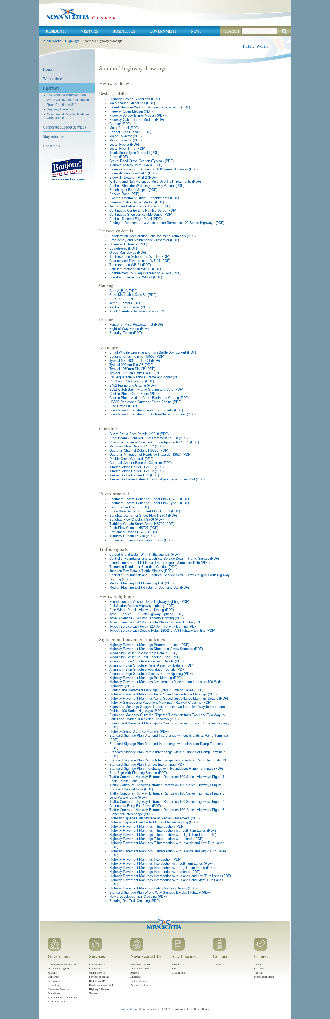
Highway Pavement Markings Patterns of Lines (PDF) (149, 645)
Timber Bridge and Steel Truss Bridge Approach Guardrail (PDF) (157, 479)
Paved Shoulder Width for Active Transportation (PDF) (149, 107)
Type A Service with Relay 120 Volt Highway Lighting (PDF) (153, 626)
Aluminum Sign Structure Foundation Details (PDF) (147, 669)
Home (48, 69)
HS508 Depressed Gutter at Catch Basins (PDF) (145, 402)
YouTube (258, 972)
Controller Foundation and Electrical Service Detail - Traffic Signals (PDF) (164, 558)
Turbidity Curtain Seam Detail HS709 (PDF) (141, 524)
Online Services (97, 972)
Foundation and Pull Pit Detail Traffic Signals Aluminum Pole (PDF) (159, 563)
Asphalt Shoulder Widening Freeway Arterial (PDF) (146, 186)
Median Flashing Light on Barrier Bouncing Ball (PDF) (149, 587)
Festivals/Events (138, 981)
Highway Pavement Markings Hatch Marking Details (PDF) (153, 888)
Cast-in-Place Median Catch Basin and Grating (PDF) (149, 398)
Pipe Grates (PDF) (123, 406)
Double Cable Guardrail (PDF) (131, 459)
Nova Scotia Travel (140, 964)
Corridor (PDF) (120, 124)
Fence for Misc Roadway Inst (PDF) (136, 324)
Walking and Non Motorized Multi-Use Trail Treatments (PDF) (155, 181)
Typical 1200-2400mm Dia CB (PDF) (136, 373)
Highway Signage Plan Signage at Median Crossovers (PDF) (154, 818)
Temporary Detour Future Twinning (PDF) (139, 206)
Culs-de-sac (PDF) (123, 248)
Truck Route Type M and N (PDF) (134, 153)
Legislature (53, 976)
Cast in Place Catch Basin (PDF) (134, 394)
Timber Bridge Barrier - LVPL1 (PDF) (136, 467)
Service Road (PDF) (124, 194)
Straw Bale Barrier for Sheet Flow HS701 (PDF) (144, 511)
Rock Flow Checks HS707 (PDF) (133, 528)
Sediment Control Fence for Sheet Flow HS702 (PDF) (149, 499)
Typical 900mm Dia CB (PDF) (131, 365)
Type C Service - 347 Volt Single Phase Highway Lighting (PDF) (156, 622)
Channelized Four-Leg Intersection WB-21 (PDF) (145, 273)
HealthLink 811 (97, 981)
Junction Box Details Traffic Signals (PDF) (141, 571)
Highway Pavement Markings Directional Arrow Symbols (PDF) (156, 649)
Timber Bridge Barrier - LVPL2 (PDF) (136, 471)
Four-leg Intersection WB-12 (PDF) (135, 269)
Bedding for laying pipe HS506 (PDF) (136, 356)
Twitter (257, 964)
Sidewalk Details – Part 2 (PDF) (133, 177)
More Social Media (264, 976)
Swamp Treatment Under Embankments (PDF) (144, 198)
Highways (72, 41)
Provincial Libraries (140, 985)
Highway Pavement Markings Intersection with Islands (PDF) (154, 872)
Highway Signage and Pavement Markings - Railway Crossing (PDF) (160, 702)
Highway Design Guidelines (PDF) (134, 99)
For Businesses (97, 968)
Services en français (99, 976)
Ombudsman (54, 993)
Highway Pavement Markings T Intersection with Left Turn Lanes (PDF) (162, 830)
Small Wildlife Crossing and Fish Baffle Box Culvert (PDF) (152, 352)
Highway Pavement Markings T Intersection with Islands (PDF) (156, 839)
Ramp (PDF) (118, 157)
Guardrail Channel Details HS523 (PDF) (138, 450)
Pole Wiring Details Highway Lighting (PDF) (141, 610)
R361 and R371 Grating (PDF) (131, 381)
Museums (135, 976)
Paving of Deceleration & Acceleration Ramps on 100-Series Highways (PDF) (166, 223)
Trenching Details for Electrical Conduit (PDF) (143, 567)
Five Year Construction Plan (66, 95)
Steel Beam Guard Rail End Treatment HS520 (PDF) (148, 438)
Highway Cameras (60, 109)
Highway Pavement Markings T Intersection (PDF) (146, 826)
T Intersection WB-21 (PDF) (130, 265)
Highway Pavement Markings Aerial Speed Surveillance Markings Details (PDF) (168, 698)
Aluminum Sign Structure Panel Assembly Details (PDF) (151, 665)
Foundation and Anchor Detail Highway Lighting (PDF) (149, 602)
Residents (56, 31)
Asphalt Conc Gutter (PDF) (129, 307)
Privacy (124, 1009)
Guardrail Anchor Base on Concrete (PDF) (140, 463)
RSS (174, 968)
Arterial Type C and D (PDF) (130, 132)
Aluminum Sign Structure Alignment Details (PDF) (146, 661)
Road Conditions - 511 (101, 985)
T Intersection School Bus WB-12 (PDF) (139, 257)
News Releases (179, 964)
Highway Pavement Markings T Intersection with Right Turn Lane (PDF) (162, 835)
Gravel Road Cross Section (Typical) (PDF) (141, 161)
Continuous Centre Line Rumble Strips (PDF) (142, 210)
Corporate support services (64, 127)
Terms (133, 1009)
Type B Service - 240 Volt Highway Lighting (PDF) (146, 618)
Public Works (52, 41)
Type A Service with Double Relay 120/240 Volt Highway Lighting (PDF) (162, 630)
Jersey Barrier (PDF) (124, 303)
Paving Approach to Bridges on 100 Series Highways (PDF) (153, 169)
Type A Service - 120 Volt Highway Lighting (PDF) (146, 614)
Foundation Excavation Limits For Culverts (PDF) (146, 410)
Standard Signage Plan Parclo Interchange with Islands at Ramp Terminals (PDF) (169, 760)
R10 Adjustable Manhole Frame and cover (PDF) (145, 377)
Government (163, 31)
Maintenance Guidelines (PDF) (132, 103)
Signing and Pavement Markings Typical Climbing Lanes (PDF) (156, 690)
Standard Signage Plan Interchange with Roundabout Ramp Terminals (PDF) (166, 769)
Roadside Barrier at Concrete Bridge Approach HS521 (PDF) (154, 442)
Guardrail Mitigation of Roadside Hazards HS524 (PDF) (150, 454)
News (196, 31)
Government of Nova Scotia (62, 964)
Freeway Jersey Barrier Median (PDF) (137, 115)
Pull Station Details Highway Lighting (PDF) (141, 606)
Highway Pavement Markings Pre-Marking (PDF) (145, 678)
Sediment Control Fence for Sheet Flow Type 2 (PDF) (149, 503)
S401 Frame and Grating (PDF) (132, 385)
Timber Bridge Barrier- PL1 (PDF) (134, 475)
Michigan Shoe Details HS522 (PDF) (136, 446)
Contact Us (219, 964)
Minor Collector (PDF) (125, 140)
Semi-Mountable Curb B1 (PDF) (132, 295)
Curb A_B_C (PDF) (123, 291)
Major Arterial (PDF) (124, 128)
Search (231, 31)
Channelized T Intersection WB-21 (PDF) (139, 261)
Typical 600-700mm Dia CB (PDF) (134, 361)
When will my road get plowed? (69, 99)
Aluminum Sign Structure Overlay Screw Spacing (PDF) (151, 674)
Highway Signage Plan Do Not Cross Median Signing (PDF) (153, 822)
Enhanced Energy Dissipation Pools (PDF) (141, 540)
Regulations (54, 985)
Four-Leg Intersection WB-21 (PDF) (135, 277)
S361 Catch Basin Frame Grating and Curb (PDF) (146, 389)
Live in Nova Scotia (140, 968)
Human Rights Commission (62, 997)
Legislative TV (179, 972)
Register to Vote (56, 1001)
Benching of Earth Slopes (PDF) (133, 190)
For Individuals (97, 964)
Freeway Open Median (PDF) (131, 111)
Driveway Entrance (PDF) (128, 244)
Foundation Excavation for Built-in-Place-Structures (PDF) (152, 414)
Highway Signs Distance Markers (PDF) (139, 731)
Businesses (124, 31)
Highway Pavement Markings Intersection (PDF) (145, 859)
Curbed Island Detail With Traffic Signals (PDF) (144, 554)
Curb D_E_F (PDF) (123, 299)
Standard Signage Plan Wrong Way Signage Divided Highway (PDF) (160, 892)
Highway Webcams (99, 989)
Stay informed (54, 136)
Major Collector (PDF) (125, 136)
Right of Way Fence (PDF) (129, 329)
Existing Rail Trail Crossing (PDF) (134, 901)
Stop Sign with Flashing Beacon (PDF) (138, 773)
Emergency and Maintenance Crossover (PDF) (144, 240)
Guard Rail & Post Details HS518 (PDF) (139, 434)
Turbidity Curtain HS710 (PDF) (132, 536)
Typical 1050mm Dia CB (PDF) (132, 369)
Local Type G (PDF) (124, 144)
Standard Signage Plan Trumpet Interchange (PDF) (147, 764)
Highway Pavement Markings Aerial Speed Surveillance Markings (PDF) (163, 694)
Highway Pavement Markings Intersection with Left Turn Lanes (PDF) (161, 863)
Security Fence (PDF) (125, 333)
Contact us (51, 145)
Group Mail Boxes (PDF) (127, 252)
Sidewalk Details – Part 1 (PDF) (133, 173)
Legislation (54, 981)
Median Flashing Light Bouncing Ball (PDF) (141, 583)
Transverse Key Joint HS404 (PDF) (135, 165)
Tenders (93, 993)
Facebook (259, 968)
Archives (134, 972)
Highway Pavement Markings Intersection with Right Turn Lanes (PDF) (162, 868)
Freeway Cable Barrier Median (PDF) (136, 120)
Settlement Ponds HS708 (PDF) (133, 532)
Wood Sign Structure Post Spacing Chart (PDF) (144, 657)
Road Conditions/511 (62, 104)
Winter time (52, 78)
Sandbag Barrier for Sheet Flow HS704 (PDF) (143, 515)
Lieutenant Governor (58, 989)
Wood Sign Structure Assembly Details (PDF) (143, 653)
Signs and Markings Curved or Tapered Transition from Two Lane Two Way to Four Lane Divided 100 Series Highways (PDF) (167, 717)
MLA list (52, 972)
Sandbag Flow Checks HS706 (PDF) (136, 519)
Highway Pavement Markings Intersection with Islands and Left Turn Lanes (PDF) (170, 876)
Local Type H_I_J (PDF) (127, 148)
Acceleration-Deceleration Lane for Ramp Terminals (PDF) (152, 236)
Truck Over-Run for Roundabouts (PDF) (138, 311)
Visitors (89, 31)
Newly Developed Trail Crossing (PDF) (138, 896)
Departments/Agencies (59, 968)
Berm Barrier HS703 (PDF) (129, 507)
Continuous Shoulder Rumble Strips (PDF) (140, 214)
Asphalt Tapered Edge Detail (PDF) (135, 219)
